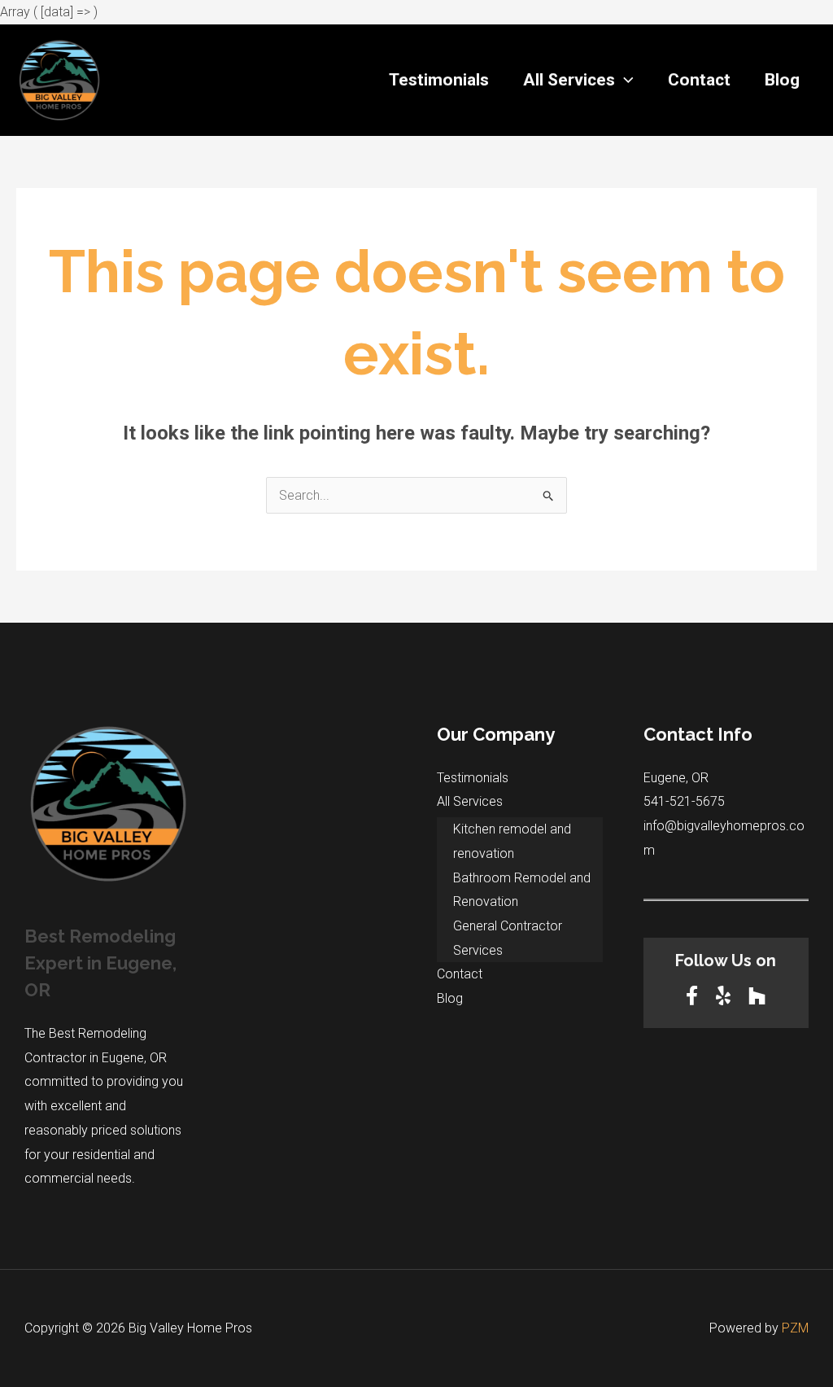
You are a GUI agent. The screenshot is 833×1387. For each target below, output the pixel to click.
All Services (569, 80)
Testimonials (439, 80)
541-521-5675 (684, 801)
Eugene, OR (676, 777)
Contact (699, 80)
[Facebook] (694, 996)
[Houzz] (756, 996)
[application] (624, 80)
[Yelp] (725, 996)
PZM (795, 1328)
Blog (782, 80)
